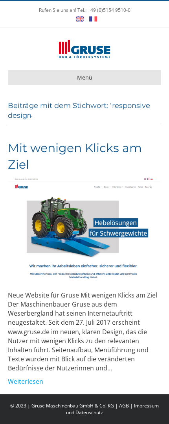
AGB (124, 405)
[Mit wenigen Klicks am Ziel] (84, 228)
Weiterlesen (25, 381)
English (80, 19)
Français (93, 19)
